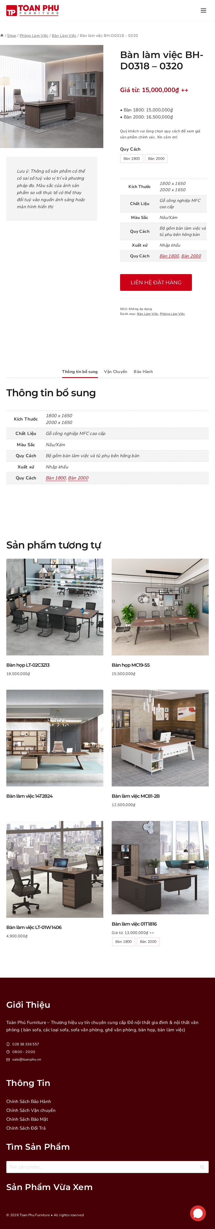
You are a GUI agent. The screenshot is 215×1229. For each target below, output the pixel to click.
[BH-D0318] (51, 96)
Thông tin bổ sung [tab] (80, 371)
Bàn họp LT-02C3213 (27, 665)
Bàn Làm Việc (147, 314)
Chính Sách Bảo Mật (27, 1119)
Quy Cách (130, 149)
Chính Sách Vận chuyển (31, 1110)
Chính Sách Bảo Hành (28, 1101)
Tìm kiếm (204, 1168)
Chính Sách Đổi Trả (26, 1128)
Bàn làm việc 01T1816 (134, 924)
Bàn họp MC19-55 (131, 665)
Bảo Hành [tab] (143, 371)
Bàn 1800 (131, 158)
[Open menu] (203, 10)
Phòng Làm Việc (172, 314)
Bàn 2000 (156, 158)
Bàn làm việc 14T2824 (29, 796)
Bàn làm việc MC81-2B (136, 796)
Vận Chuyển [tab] (115, 371)
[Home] (2, 35)
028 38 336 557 (25, 1044)
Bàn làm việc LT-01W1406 (33, 927)
